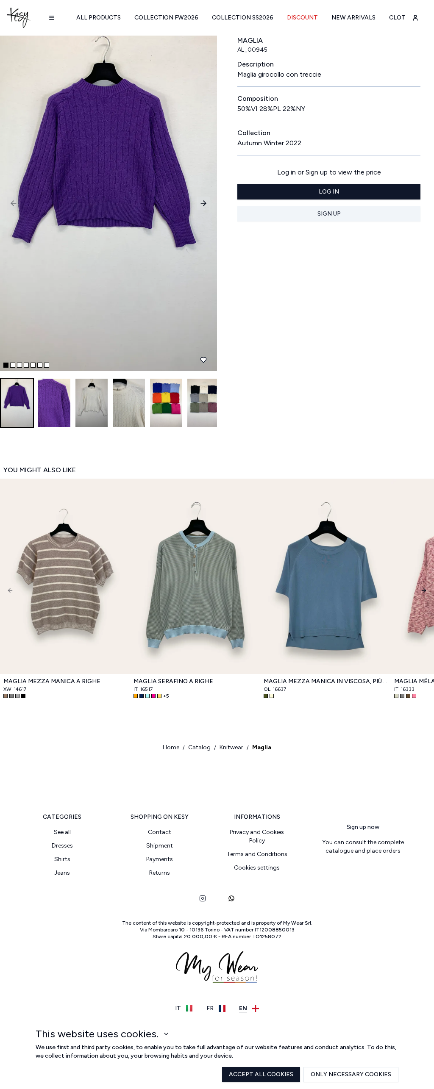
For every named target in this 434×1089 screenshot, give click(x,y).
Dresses (62, 845)
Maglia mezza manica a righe (51, 681)
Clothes (403, 17)
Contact (159, 832)
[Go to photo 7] (46, 365)
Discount (302, 17)
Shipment (159, 845)
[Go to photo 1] (5, 365)
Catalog (199, 747)
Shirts (62, 859)
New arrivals (353, 17)
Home (171, 747)
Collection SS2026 (242, 17)
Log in (329, 191)
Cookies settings (257, 867)
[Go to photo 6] (39, 365)
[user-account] (415, 17)
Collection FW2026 (166, 17)
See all (62, 832)
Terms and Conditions (257, 854)
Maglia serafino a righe (173, 681)
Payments (159, 859)
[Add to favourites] (203, 360)
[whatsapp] (231, 898)
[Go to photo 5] (33, 365)
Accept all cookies (261, 1074)
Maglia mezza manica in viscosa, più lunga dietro (325, 681)
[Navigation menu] (51, 17)
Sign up (329, 213)
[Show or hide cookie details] (166, 1034)
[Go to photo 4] (26, 365)
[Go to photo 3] (19, 365)
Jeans (62, 872)
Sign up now (363, 827)
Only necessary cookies (351, 1074)
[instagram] (202, 898)
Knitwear (231, 747)
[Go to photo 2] (12, 365)
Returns (159, 872)
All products (98, 17)
